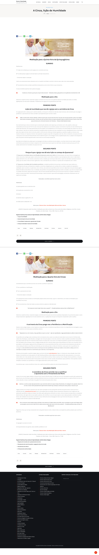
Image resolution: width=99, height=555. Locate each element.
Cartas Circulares (21, 496)
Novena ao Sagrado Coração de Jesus (25, 518)
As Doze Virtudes (21, 483)
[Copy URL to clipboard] (17, 235)
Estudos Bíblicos (20, 504)
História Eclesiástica (21, 509)
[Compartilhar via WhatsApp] (26, 36)
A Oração (19, 479)
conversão (24, 453)
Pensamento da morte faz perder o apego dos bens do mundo (32, 444)
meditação (31, 228)
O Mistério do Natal (21, 524)
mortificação (46, 228)
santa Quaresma (53, 353)
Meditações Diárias (49, 7)
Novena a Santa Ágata (44, 494)
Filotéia (19, 506)
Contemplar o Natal (21, 499)
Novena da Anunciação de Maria (47, 483)
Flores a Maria (20, 508)
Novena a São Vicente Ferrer (46, 479)
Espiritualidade (20, 503)
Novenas (19, 521)
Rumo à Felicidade (21, 531)
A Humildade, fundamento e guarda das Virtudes (29, 221)
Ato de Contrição (43, 489)
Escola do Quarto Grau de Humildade (26, 219)
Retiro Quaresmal (21, 530)
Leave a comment (49, 241)
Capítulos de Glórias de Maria (23, 494)
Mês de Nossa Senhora (22, 514)
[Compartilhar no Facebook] (19, 36)
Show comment (48, 466)
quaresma (59, 228)
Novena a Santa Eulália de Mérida (47, 491)
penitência (53, 228)
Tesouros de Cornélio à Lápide (23, 538)
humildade (25, 228)
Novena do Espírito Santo (22, 519)
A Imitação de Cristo (21, 478)
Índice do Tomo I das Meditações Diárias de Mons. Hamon (52, 205)
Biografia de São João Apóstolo (23, 488)
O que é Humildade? (22, 216)
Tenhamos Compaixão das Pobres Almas (25, 536)
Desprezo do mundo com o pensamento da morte (29, 441)
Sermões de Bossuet (21, 535)
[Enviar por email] (31, 36)
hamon (19, 228)
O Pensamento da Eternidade (24, 448)
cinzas (19, 453)
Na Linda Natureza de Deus (23, 516)
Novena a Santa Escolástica (46, 493)
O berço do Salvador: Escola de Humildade (27, 223)
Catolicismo (19, 498)
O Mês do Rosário (21, 523)
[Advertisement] (49, 25)
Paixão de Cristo (20, 526)
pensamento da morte (30, 391)
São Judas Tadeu (20, 533)
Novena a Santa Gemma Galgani (47, 478)
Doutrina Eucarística (21, 501)
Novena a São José (44, 488)
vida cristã (66, 228)
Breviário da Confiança (22, 489)
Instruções (19, 511)
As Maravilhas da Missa (22, 484)
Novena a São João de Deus (46, 481)
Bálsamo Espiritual (21, 486)
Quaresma (19, 528)
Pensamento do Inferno (23, 446)
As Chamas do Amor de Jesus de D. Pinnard (26, 481)
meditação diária (38, 228)
